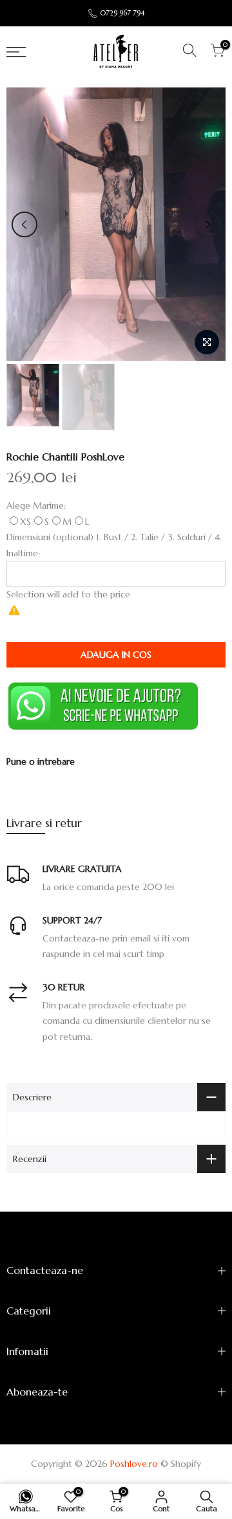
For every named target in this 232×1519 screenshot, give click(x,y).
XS (25, 521)
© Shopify (180, 1463)
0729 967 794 (122, 12)
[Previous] (24, 224)
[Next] (207, 224)
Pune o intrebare (40, 761)
